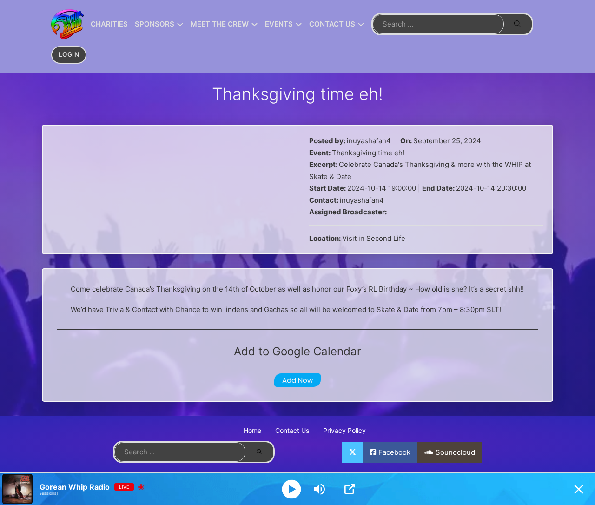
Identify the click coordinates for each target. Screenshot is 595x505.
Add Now (297, 380)
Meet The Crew (220, 24)
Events (279, 24)
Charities (109, 24)
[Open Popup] (350, 489)
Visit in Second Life (373, 238)
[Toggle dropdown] (180, 24)
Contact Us (292, 430)
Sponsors (154, 24)
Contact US (332, 24)
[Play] (292, 489)
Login (69, 54)
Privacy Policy (344, 430)
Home (252, 430)
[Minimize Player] (579, 489)
